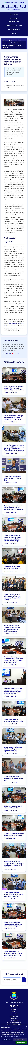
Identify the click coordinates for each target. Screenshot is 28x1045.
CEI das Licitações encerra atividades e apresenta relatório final (13, 778)
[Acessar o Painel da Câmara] (11, 1006)
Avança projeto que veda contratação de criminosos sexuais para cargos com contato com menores (12, 628)
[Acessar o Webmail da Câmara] (14, 1006)
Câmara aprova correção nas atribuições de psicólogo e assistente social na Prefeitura (13, 508)
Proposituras (14, 1020)
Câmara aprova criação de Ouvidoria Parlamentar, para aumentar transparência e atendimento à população (12, 538)
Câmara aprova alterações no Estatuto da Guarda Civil (13, 807)
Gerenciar (8, 1039)
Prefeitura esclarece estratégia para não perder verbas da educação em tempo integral (13, 417)
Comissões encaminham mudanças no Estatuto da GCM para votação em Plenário (13, 894)
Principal (14, 1010)
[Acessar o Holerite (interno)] (17, 1006)
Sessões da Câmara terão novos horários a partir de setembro (14, 835)
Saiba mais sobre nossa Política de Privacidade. (13, 1035)
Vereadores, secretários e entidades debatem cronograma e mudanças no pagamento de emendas (13, 864)
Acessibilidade (10, 7)
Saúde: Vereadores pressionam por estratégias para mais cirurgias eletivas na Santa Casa (13, 388)
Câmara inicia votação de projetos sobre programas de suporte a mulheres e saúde (13, 953)
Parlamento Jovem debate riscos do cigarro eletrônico (12, 568)
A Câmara (14, 14)
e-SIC (14, 33)
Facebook (7, 354)
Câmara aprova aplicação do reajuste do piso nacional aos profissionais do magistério (13, 924)
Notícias (19, 40)
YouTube (16, 354)
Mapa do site (17, 9)
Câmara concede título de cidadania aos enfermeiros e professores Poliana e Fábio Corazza (12, 597)
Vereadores (15, 22)
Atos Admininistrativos (14, 1022)
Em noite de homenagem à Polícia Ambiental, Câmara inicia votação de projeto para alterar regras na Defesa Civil (13, 659)
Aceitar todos (21, 1042)
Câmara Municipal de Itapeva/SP (15, 2)
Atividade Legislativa (15, 26)
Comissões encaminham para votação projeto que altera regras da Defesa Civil (13, 749)
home (5, 6)
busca (22, 6)
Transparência (15, 29)
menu (17, 6)
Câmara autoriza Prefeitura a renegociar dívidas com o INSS (13, 720)
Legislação (14, 1018)
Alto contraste (19, 7)
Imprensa (14, 18)
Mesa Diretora (14, 1016)
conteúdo (11, 6)
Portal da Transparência (14, 1024)
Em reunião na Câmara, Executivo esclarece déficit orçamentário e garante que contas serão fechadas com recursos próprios (14, 448)
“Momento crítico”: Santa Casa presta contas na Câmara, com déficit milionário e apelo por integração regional (13, 691)
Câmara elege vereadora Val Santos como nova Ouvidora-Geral (13, 478)
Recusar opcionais (20, 1039)
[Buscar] (24, 979)
